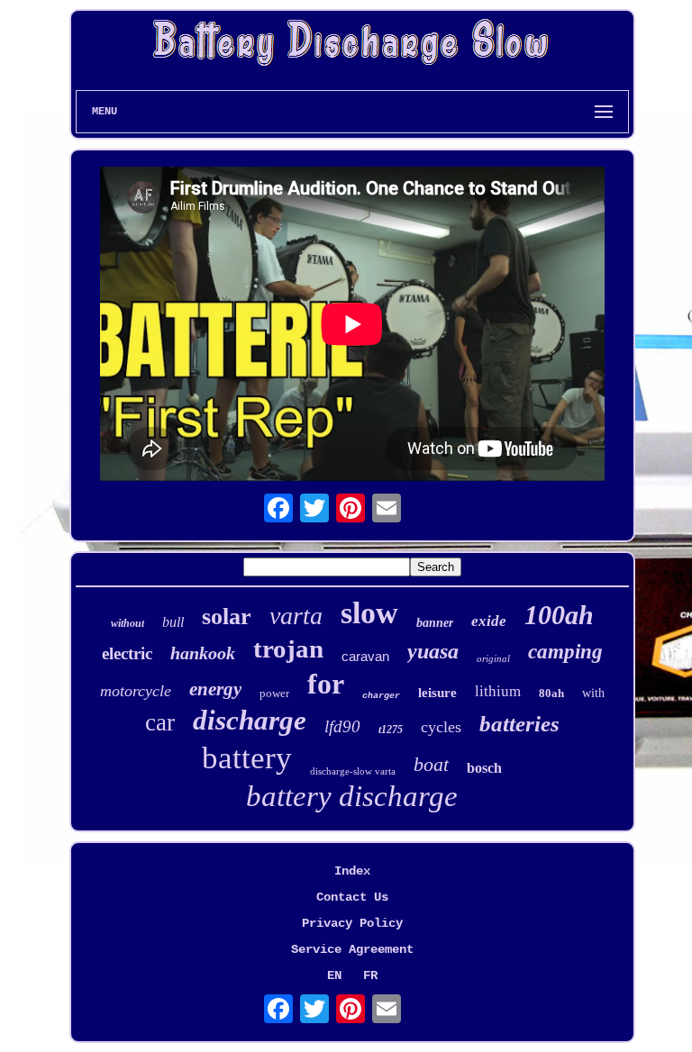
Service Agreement (352, 949)
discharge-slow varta (353, 771)
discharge (249, 720)
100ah (559, 615)
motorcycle (135, 691)
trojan (288, 648)
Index (352, 871)
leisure (437, 692)
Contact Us (352, 897)
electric (127, 653)
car (160, 722)
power (274, 693)
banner (434, 623)
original (493, 658)
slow (369, 613)
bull (173, 622)
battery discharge (352, 796)
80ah (551, 693)
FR (370, 975)
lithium (498, 691)
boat (431, 764)
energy (215, 689)
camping (565, 651)
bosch (484, 767)
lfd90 (342, 726)
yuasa (433, 651)
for (325, 683)
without (127, 623)
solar (226, 616)
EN (334, 975)
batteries (519, 724)
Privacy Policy (352, 923)
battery (247, 757)
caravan (365, 656)
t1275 (390, 729)
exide (488, 621)
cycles (441, 727)
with (593, 693)
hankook (202, 653)
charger (381, 696)
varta (296, 616)
